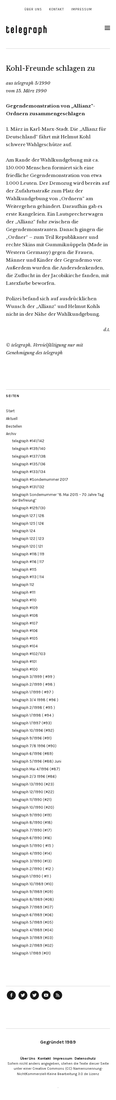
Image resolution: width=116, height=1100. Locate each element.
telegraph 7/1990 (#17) (32, 830)
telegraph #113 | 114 (28, 577)
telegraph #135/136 (29, 464)
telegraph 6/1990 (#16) (32, 838)
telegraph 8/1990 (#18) (32, 822)
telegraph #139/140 (29, 448)
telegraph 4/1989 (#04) (32, 930)
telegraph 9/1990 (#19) (32, 815)
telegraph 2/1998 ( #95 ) (33, 707)
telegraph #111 (23, 592)
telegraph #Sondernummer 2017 (40, 479)
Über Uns (33, 9)
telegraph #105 (25, 638)
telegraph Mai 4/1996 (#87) (36, 769)
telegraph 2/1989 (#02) (32, 945)
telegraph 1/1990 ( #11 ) (31, 876)
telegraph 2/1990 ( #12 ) (33, 869)
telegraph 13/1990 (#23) (33, 784)
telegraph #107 (25, 623)
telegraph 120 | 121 (27, 546)
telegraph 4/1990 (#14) (32, 853)
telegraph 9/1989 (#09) (32, 891)
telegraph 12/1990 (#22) (33, 792)
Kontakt (56, 9)
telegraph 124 (23, 531)
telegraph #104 (25, 646)
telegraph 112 (23, 584)
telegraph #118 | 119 (28, 554)
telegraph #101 (24, 661)
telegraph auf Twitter (34, 999)
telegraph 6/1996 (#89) (32, 753)
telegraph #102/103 (29, 654)
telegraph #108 (25, 615)
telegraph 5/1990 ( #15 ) (33, 845)
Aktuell (12, 418)
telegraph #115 (24, 569)
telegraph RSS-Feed (57, 999)
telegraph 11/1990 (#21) (32, 799)
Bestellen (14, 426)
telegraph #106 (25, 630)
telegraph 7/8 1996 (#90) (34, 746)
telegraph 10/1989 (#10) (32, 884)
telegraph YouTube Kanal (46, 999)
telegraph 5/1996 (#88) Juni (36, 761)
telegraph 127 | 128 (28, 515)
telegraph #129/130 (29, 508)
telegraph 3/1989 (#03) (32, 937)
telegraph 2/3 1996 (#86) (34, 776)
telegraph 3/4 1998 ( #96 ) (35, 700)
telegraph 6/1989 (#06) (32, 915)
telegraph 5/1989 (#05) (32, 922)
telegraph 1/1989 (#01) (31, 953)
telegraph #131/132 (28, 487)
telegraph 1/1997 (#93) (32, 723)
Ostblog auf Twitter (22, 999)
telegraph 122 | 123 (28, 538)
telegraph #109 (25, 608)
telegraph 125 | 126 (28, 523)
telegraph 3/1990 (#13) (32, 861)
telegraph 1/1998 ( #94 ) (33, 715)
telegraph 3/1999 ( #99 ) (33, 676)
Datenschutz (85, 1058)
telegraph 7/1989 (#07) (32, 907)
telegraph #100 (25, 669)
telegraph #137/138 (29, 456)
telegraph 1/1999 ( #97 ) (33, 692)
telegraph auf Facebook (11, 999)
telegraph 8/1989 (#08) (33, 899)
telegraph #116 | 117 (28, 562)
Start (10, 411)
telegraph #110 (24, 600)
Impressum (81, 9)
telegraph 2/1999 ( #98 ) (33, 684)
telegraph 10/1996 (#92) (33, 730)
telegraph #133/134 (29, 472)
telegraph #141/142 (28, 441)
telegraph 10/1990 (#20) (33, 807)
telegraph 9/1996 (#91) (32, 738)
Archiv (11, 434)
